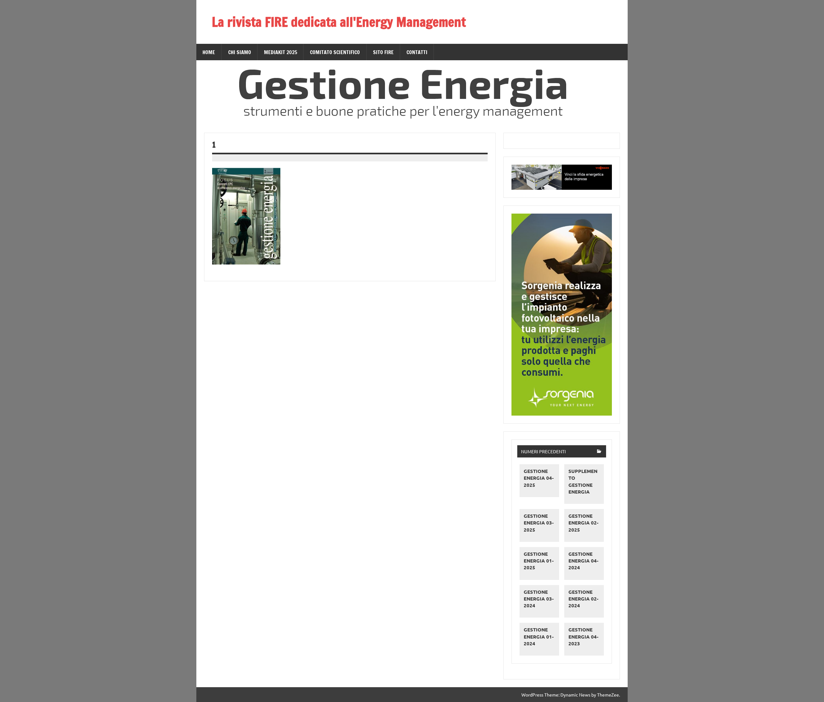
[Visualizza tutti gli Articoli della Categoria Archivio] (599, 452)
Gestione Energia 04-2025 (539, 478)
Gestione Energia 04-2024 (583, 561)
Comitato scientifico (335, 52)
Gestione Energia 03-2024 (539, 599)
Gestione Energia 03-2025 (539, 523)
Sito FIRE (383, 52)
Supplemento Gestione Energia (582, 481)
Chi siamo (239, 52)
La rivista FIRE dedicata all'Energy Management (339, 22)
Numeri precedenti (543, 451)
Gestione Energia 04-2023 (583, 636)
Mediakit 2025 (280, 52)
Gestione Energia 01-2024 (539, 636)
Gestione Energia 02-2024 (583, 599)
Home (208, 52)
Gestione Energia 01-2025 (539, 561)
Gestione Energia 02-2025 (583, 523)
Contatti (417, 52)
